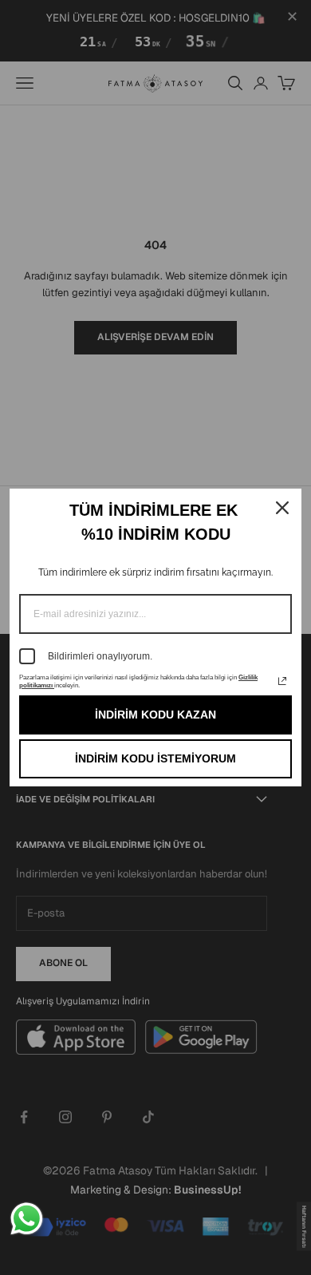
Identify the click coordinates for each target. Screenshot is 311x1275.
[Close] (282, 508)
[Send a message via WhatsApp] (26, 1218)
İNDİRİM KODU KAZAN (155, 714)
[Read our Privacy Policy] (282, 681)
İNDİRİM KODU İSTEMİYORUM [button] (155, 758)
